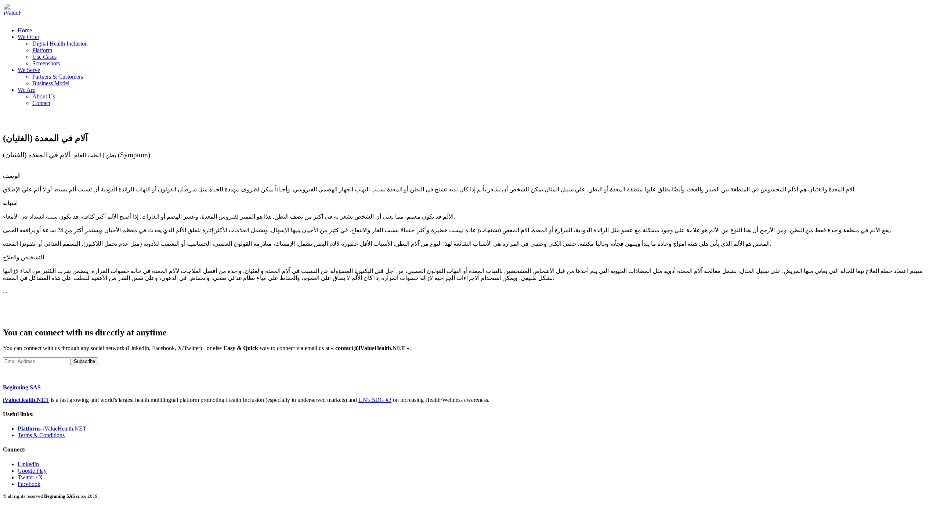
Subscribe (84, 361)
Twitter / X (30, 477)
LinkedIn (28, 464)
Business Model (50, 83)
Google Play (32, 471)
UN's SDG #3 (374, 400)
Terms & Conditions (41, 435)
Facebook (29, 484)
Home (25, 30)
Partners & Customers (57, 76)
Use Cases (44, 57)
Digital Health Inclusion (60, 43)
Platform (42, 50)
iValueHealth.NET (26, 400)
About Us (43, 96)
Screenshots (46, 63)
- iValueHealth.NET (52, 428)
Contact (41, 103)
